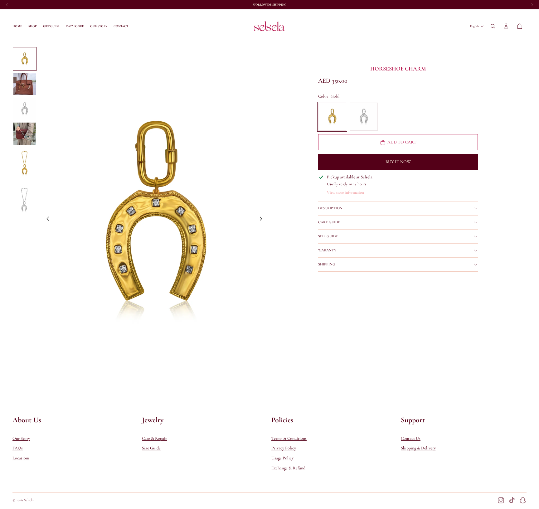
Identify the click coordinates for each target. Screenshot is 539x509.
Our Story (21, 438)
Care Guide (329, 222)
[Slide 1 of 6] (24, 59)
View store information (345, 192)
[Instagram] (501, 500)
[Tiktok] (512, 500)
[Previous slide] (46, 219)
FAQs (17, 448)
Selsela (29, 500)
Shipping (326, 264)
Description (330, 208)
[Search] (493, 26)
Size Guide (328, 236)
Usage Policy (282, 458)
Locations (21, 458)
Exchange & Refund (288, 467)
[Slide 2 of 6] (24, 84)
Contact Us (410, 438)
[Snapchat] (523, 500)
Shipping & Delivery (418, 448)
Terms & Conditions (289, 438)
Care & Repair (154, 438)
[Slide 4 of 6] (24, 134)
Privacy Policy (283, 448)
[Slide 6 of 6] (24, 200)
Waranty (327, 250)
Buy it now (398, 162)
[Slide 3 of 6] (24, 109)
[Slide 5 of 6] (24, 164)
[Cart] (520, 26)
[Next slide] (263, 219)
